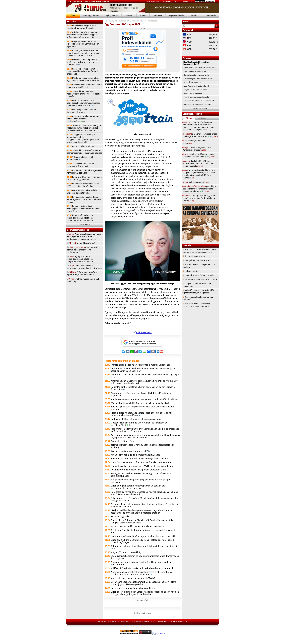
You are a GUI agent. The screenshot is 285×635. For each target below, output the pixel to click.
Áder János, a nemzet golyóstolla (195, 97)
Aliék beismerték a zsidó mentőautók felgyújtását (80, 165)
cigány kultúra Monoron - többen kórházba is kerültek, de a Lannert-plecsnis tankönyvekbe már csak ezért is (198, 126)
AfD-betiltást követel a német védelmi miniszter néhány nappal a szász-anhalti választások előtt (82, 34)
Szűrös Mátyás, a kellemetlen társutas (197, 79)
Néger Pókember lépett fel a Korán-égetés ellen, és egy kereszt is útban (83, 62)
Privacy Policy (173, 621)
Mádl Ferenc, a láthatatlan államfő (195, 86)
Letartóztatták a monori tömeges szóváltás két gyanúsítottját (84, 178)
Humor (143, 15)
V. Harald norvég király (82, 243)
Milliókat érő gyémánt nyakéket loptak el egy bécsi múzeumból (142, 568)
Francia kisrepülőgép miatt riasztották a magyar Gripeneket (81, 26)
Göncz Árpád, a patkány (191, 82)
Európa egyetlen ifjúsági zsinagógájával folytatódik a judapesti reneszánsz (83, 208)
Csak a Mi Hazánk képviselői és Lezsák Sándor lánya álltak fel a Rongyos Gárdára (142, 521)
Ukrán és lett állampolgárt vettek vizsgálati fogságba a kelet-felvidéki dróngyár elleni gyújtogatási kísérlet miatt (145, 593)
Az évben (202, 118)
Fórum (185, 2)
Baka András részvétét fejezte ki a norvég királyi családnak (84, 171)
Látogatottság (167, 2)
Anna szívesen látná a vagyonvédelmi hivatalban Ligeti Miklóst (84, 266)
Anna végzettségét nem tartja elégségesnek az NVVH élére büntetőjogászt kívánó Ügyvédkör (84, 236)
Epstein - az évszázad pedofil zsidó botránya (198, 265)
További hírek (142, 600)
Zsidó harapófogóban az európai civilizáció (197, 298)
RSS (176, 2)
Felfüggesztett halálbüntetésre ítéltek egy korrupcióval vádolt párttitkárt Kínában (84, 199)
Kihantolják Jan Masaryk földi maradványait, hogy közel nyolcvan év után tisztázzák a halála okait (83, 53)
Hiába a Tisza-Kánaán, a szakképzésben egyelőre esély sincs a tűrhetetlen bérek (83, 103)
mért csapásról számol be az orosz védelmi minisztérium (83, 249)
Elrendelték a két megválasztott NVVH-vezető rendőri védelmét (83, 184)
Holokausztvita (191, 271)
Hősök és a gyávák (120, 516)
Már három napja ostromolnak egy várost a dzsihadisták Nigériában (83, 79)
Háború (129, 15)
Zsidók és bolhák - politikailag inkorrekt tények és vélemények (196, 304)
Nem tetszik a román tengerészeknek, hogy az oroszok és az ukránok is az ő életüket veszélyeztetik (145, 493)
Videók (193, 15)
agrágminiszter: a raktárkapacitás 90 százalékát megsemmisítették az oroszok (80, 259)
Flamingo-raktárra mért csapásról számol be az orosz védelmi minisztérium (141, 563)
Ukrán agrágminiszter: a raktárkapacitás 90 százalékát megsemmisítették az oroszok (80, 217)
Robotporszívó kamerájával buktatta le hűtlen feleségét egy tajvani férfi (144, 547)
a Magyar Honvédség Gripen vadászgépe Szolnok (200, 135)
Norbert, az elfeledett (194, 141)
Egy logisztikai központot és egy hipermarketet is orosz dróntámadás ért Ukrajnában (145, 557)
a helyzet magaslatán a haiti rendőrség (83, 280)
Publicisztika (119, 21)
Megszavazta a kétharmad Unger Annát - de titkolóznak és (84, 118)
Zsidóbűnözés (209, 15)
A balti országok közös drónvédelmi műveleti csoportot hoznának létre (143, 531)
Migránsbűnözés (176, 15)
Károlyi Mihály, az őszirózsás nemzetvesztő (199, 68)
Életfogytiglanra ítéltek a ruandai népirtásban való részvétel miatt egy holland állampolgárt (145, 505)
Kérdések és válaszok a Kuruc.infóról (201, 279)
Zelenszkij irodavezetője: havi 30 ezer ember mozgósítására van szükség (84, 151)
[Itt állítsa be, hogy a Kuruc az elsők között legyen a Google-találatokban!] (142, 346)
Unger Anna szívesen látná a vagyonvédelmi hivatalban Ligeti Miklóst (145, 536)
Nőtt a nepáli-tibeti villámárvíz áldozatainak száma (82, 110)
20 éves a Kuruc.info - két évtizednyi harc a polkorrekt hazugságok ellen (199, 250)
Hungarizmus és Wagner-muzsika (200, 275)
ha (196, 182)
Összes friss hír (84, 225)
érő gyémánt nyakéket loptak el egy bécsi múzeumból (82, 273)
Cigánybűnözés (112, 15)
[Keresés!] (217, 26)
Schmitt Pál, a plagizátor (192, 94)
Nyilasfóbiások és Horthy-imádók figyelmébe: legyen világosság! (198, 291)
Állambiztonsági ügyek (195, 256)
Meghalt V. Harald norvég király (126, 552)
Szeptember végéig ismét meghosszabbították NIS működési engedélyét (82, 71)
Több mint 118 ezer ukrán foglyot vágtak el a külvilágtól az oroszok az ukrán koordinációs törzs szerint (84, 128)
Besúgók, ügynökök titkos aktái (198, 260)
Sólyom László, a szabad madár (194, 90)
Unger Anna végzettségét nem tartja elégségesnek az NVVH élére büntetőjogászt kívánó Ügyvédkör (143, 583)
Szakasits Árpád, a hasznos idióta (195, 75)
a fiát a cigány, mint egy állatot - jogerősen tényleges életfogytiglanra (199, 198)
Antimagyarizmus (91, 15)
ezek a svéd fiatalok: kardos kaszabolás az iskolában (198, 155)
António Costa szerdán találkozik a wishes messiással (137, 526)
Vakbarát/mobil (153, 2)
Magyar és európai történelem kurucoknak (196, 284)
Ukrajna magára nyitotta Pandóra (196, 148)
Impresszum (149, 621)
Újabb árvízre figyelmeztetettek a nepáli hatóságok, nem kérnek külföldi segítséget (142, 541)
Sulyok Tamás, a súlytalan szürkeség (196, 105)
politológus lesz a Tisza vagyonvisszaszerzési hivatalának (199, 188)
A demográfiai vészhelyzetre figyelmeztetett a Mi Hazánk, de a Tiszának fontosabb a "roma (142, 573)
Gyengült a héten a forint (80, 146)
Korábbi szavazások (200, 109)
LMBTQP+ (157, 15)
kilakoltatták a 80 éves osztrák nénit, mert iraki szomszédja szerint (198, 163)
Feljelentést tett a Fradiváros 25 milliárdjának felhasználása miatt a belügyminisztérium (144, 499)
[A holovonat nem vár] (142, 114)
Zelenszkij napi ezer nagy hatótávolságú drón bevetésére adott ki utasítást (84, 94)
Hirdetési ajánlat (161, 621)
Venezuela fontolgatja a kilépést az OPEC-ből (133, 578)
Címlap (73, 15)
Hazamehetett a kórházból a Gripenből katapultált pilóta (82, 191)
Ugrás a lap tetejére (142, 613)
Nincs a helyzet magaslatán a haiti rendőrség (133, 588)
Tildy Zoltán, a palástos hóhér (194, 71)
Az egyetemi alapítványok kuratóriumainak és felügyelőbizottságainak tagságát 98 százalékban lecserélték (83, 138)
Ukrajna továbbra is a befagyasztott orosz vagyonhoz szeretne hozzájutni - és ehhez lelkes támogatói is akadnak (141, 511)
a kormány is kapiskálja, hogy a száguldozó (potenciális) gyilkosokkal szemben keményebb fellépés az (198, 174)
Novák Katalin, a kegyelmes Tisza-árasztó (198, 101)
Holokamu (109, 21)
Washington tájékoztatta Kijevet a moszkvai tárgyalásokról (84, 85)
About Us (183, 621)
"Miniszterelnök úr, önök (80, 158)
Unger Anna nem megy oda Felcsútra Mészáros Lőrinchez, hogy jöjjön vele (83, 44)
